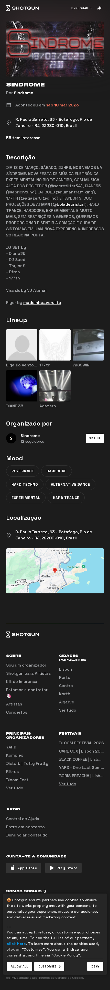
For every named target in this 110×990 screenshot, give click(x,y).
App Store (27, 868)
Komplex (14, 755)
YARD (11, 747)
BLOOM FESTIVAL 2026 (81, 743)
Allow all (19, 966)
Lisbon (65, 669)
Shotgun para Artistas (28, 673)
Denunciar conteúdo (27, 835)
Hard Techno (25, 484)
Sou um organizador (26, 665)
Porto (64, 677)
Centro (66, 685)
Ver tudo (67, 710)
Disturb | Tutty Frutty (27, 763)
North (64, 694)
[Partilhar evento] (99, 8)
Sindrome (23, 92)
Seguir (95, 438)
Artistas (14, 704)
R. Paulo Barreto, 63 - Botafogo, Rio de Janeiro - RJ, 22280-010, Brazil (53, 535)
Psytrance (23, 471)
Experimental (26, 497)
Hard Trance (66, 497)
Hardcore (57, 471)
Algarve (66, 702)
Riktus (12, 771)
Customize (47, 966)
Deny (95, 966)
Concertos (16, 712)
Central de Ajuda (22, 818)
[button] (95, 438)
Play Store (67, 868)
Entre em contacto (25, 827)
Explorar (80, 8)
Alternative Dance (70, 484)
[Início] (22, 8)
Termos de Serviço (52, 978)
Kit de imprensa (21, 681)
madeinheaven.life (42, 302)
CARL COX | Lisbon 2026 (82, 751)
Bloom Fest (17, 779)
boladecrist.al (71, 204)
